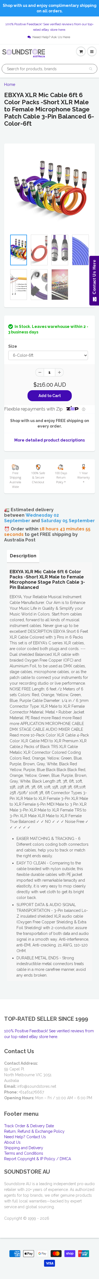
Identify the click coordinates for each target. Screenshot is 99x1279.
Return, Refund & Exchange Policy (34, 1131)
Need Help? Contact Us (25, 1137)
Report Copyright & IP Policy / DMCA (37, 1159)
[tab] (23, 556)
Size (12, 346)
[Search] (90, 68)
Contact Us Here (94, 278)
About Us (12, 1142)
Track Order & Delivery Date (29, 1126)
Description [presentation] (23, 555)
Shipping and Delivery (23, 1148)
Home (9, 84)
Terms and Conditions (23, 1153)
